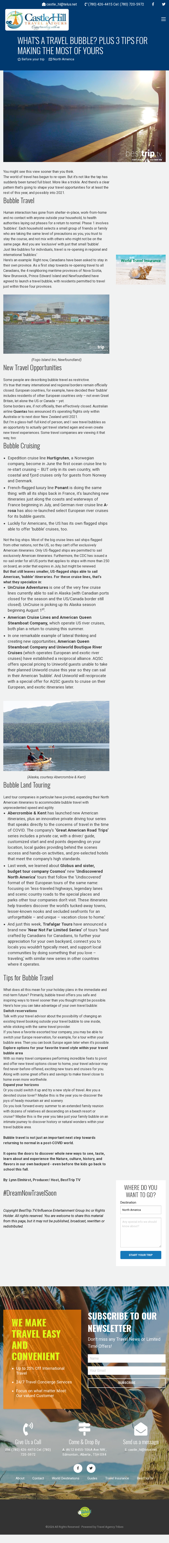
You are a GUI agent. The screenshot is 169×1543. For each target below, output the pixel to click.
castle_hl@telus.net (142, 1450)
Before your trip (32, 59)
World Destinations (65, 1478)
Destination (128, 1202)
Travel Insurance (117, 1478)
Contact (38, 1478)
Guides (92, 1478)
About (20, 1478)
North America (63, 59)
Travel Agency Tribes (110, 1526)
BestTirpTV (145, 1478)
